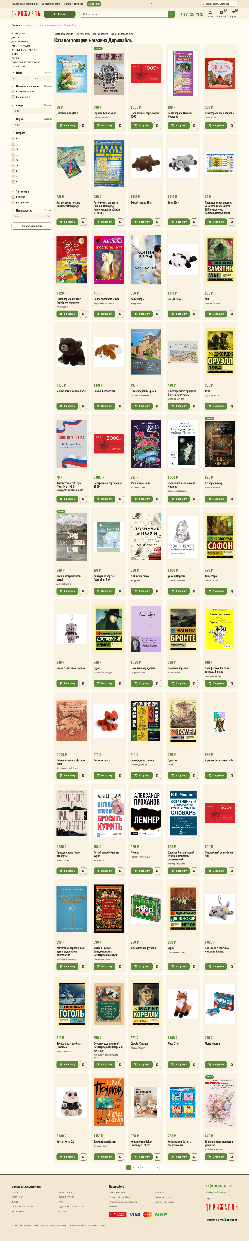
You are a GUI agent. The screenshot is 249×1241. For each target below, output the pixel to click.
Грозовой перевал (178, 668)
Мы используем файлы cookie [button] (14, 1236)
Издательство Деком (164, 1202)
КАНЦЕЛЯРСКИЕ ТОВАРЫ (22, 1207)
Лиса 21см (173, 1043)
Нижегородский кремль (144, 391)
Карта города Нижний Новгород (180, 114)
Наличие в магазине (27, 86)
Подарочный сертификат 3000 (108, 484)
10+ (17, 149)
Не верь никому (213, 483)
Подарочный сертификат (25, 3)
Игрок (171, 947)
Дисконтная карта (51, 3)
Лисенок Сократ (103, 760)
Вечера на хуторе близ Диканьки (68, 1045)
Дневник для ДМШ (67, 113)
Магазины (159, 1192)
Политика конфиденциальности (123, 1202)
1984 (207, 391)
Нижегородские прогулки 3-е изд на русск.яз (182, 392)
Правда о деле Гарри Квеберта (68, 853)
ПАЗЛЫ (61, 1202)
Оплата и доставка (73, 3)
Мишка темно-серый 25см (71, 391)
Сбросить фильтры (31, 226)
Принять (62, 1236)
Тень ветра (211, 576)
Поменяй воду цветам (143, 668)
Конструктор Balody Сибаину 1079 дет (141, 1143)
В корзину (69, 125)
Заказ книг (94, 3)
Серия (19, 119)
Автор (19, 105)
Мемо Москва (212, 1043)
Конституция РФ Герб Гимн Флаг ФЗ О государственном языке (69, 486)
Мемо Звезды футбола (143, 947)
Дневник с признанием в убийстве (219, 1143)
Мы (207, 298)
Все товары (63, 1211)
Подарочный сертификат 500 (219, 853)
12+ (17, 154)
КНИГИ (15, 1192)
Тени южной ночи (140, 483)
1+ (17, 143)
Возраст (20, 133)
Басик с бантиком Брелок (70, 668)
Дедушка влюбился (105, 1141)
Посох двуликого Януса (106, 298)
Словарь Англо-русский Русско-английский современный (181, 855)
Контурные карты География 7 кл (104, 577)
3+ (17, 176)
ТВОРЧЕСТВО (17, 1197)
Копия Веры (137, 298)
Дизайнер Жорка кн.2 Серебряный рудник (68, 300)
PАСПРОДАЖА (18, 1211)
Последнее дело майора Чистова (181, 484)
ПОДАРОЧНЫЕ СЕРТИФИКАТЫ (71, 1207)
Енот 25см (173, 202)
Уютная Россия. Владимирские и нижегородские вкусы (106, 951)
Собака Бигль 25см (104, 391)
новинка (20, 196)
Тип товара (22, 191)
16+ (17, 160)
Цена (19, 73)
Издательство (24, 210)
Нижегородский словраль (219, 113)
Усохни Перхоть (176, 576)
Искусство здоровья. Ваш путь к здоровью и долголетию (70, 951)
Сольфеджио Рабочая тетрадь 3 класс (217, 669)
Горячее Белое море (105, 113)
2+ (17, 171)
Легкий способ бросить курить (106, 853)
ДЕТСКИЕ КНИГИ (65, 1192)
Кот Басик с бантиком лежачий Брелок (217, 949)
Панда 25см (174, 298)
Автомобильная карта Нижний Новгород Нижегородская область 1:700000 (107, 207)
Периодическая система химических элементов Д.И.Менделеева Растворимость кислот (218, 207)
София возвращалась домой (68, 577)
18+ (17, 165)
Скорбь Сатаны (139, 1043)
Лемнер (135, 852)
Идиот (97, 668)
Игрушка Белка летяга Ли (219, 760)
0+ (17, 138)
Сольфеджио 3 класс (142, 760)
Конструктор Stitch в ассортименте (179, 1143)
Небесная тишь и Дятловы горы (71, 761)
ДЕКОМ (15, 1202)
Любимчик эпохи (140, 576)
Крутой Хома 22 (65, 1141)
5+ (17, 182)
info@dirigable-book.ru (216, 1192)
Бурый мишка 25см (141, 202)
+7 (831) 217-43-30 (219, 1186)
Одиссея (172, 760)
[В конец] (162, 1167)
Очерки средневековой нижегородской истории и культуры (108, 1047)
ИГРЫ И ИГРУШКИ (66, 1197)
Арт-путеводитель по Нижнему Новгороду (68, 204)
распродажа (22, 202)
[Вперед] (157, 1167)
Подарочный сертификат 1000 (145, 114)
